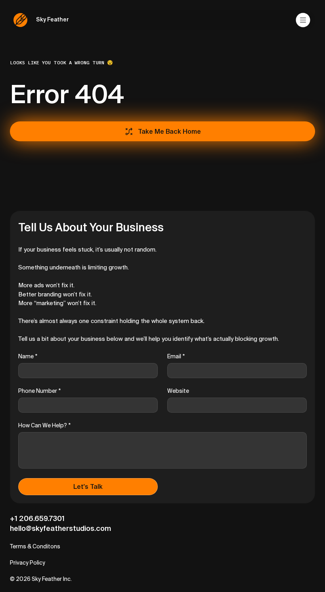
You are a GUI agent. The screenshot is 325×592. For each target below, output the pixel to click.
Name (27, 356)
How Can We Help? (44, 425)
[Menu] (303, 20)
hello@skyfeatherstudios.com (60, 528)
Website (178, 391)
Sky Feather (52, 19)
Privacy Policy (27, 562)
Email (176, 356)
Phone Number (39, 391)
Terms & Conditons (35, 546)
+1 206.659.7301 (37, 518)
